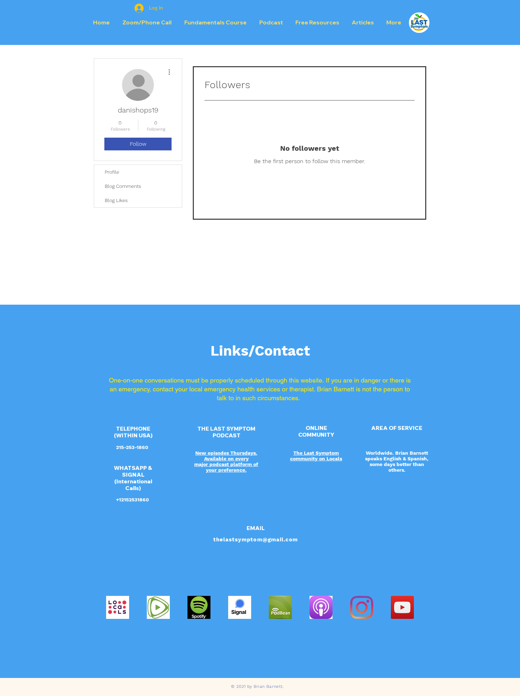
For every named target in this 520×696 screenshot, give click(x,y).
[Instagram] (361, 607)
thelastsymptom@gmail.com (255, 539)
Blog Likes (116, 200)
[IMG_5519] (158, 607)
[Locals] (117, 607)
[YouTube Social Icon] (402, 607)
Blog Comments (123, 186)
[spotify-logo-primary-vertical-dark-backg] (198, 607)
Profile (112, 172)
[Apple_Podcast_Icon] (321, 607)
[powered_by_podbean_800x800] (280, 607)
